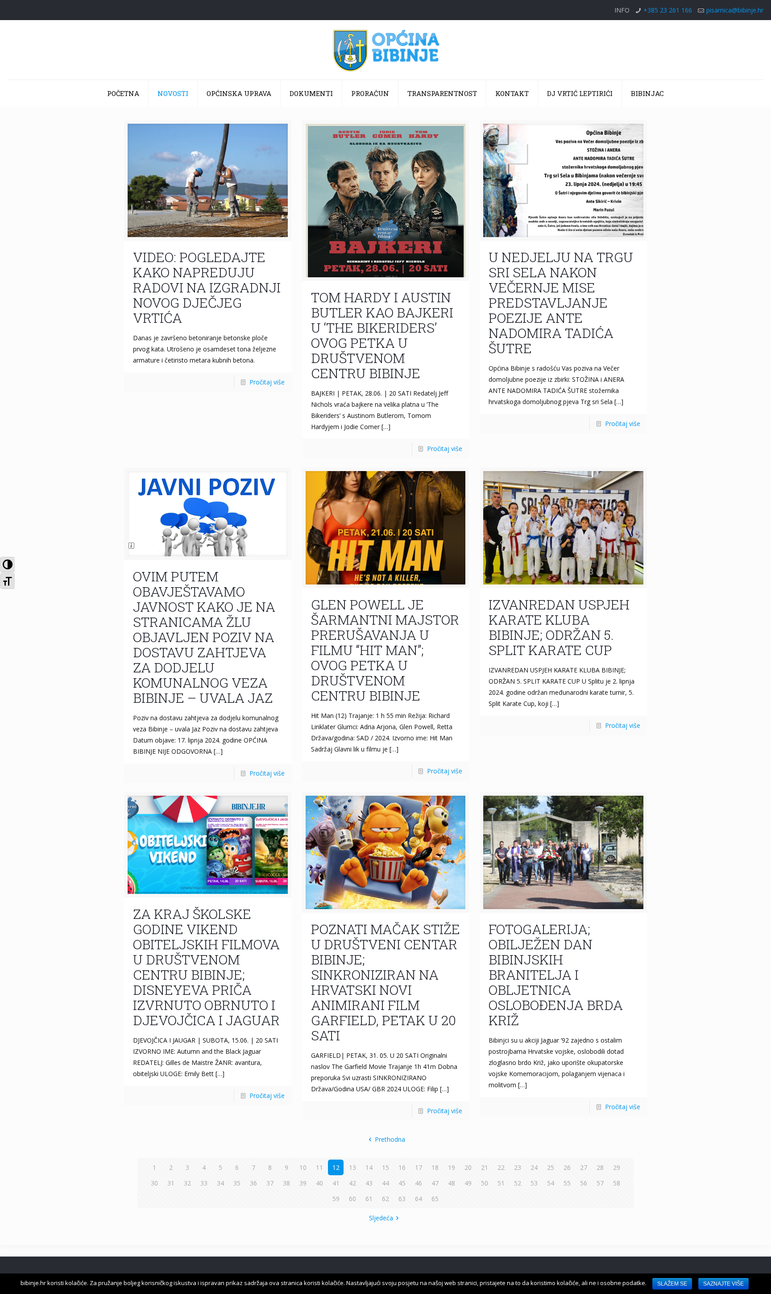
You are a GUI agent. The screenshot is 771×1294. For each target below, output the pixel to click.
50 (484, 1183)
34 (220, 1183)
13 (352, 1167)
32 (187, 1183)
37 (270, 1183)
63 (402, 1198)
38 (286, 1183)
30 (154, 1183)
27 (583, 1167)
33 (203, 1183)
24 (534, 1167)
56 (583, 1183)
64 (418, 1198)
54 (550, 1183)
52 (517, 1183)
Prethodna (390, 1139)
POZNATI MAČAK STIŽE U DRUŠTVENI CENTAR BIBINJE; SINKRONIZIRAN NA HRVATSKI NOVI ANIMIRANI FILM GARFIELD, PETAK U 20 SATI (385, 982)
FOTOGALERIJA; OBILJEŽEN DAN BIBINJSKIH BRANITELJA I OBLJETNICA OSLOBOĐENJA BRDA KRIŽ (556, 974)
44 (385, 1183)
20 (468, 1167)
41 (336, 1183)
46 (418, 1183)
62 (385, 1198)
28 (600, 1167)
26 (567, 1167)
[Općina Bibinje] (385, 49)
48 (451, 1183)
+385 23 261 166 (667, 10)
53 (534, 1183)
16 (402, 1167)
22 (501, 1167)
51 (501, 1183)
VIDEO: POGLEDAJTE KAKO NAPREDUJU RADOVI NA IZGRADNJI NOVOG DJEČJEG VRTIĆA (207, 287)
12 (336, 1167)
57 (600, 1183)
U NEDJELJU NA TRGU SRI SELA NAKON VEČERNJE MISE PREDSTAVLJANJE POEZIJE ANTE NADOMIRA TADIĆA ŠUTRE (561, 302)
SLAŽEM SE (672, 1284)
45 (402, 1183)
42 (352, 1183)
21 (484, 1167)
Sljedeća (381, 1218)
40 (319, 1183)
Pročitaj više (267, 382)
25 (550, 1167)
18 (435, 1167)
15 (385, 1167)
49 (468, 1183)
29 (616, 1167)
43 (369, 1183)
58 (616, 1183)
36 (253, 1183)
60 (352, 1198)
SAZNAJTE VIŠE (723, 1284)
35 (236, 1183)
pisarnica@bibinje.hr (734, 10)
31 (170, 1183)
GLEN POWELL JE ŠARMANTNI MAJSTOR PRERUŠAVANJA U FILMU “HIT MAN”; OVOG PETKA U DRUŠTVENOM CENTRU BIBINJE (385, 650)
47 (435, 1183)
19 (451, 1167)
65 (435, 1198)
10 (303, 1167)
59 (336, 1198)
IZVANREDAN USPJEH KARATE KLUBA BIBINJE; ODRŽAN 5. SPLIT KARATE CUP (559, 627)
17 (418, 1167)
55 (567, 1183)
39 (303, 1183)
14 (369, 1167)
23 (517, 1167)
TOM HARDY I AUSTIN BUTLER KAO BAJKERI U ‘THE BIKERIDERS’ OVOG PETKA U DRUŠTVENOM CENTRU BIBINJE (382, 335)
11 (319, 1167)
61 (369, 1198)
